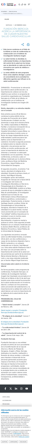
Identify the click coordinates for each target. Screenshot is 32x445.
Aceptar (4, 441)
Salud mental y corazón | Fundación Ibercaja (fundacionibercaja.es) (14, 311)
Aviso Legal (6, 397)
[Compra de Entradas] (22, 4)
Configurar (13, 441)
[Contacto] (25, 4)
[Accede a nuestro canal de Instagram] (21, 388)
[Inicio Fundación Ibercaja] (8, 4)
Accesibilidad (6, 400)
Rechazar (23, 441)
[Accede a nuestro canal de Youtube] (26, 388)
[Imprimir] (28, 44)
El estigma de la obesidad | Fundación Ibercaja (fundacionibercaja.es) (15, 323)
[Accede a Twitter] (10, 388)
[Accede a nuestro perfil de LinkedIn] (16, 388)
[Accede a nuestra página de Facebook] (5, 388)
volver (6, 19)
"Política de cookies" (23, 436)
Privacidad (5, 404)
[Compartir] (22, 44)
